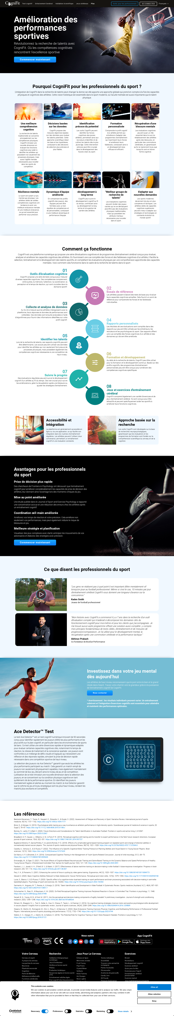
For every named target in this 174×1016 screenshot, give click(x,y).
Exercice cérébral (131, 966)
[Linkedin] (91, 941)
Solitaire (80, 971)
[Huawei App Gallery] (107, 941)
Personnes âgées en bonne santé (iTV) (61, 974)
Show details (123, 1011)
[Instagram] (86, 941)
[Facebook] (70, 941)
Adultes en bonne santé (58, 965)
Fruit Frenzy (81, 963)
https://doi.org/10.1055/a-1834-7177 (51, 822)
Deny (154, 1001)
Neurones (25, 966)
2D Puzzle (104, 978)
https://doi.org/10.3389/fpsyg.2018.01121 (30, 917)
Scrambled (105, 961)
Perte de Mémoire (28, 974)
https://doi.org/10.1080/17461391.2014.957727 (64, 839)
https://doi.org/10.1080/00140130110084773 (132, 872)
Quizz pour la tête (131, 968)
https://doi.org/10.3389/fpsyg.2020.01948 (30, 894)
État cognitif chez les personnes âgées (61, 981)
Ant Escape (81, 976)
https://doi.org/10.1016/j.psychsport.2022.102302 (84, 882)
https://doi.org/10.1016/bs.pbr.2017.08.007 (50, 869)
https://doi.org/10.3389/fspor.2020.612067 (30, 833)
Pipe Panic (81, 966)
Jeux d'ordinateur (56, 962)
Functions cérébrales (30, 979)
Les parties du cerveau (30, 963)
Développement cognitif (134, 963)
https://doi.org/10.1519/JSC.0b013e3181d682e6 (55, 900)
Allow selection (154, 994)
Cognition (25, 971)
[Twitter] (75, 941)
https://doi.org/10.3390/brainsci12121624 (48, 851)
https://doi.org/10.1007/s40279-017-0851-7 (30, 888)
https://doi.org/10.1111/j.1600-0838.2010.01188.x (45, 828)
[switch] (68, 1011)
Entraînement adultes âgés (59, 977)
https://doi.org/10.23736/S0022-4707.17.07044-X (119, 845)
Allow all (154, 987)
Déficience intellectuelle (31, 976)
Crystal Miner (82, 968)
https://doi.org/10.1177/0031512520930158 (141, 876)
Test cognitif (27, 3)
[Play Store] (125, 941)
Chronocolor (105, 970)
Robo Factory (82, 974)
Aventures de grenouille (110, 973)
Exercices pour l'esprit (133, 971)
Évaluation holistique (57, 970)
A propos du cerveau (30, 961)
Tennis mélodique (107, 958)
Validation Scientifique (65, 3)
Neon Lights (81, 979)
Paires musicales (107, 968)
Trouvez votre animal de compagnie (110, 964)
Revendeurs (129, 961)
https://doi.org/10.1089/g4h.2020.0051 (103, 863)
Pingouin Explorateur (109, 981)
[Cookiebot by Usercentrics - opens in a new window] (15, 1011)
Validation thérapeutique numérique (58, 959)
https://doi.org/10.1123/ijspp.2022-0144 (97, 911)
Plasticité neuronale (29, 968)
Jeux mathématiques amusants (137, 981)
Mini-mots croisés (83, 961)
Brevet (127, 958)
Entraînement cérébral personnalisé (133, 974)
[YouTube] (80, 941)
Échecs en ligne (82, 958)
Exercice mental (131, 978)
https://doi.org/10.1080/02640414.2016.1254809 (111, 905)
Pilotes (51, 968)
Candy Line (105, 975)
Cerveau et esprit (28, 958)
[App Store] (143, 941)
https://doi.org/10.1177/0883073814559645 (31, 857)
